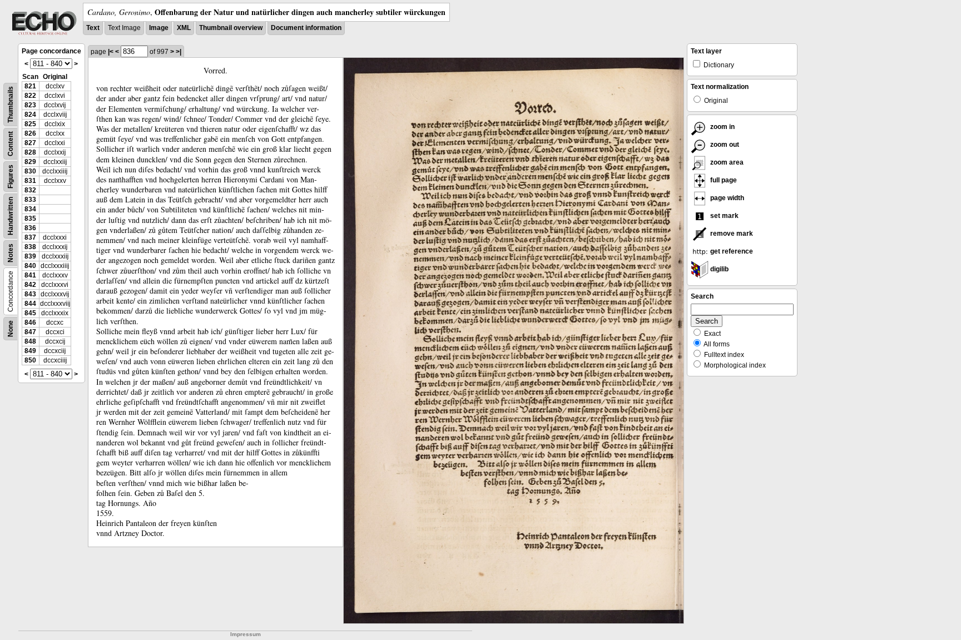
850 (30, 360)
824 (30, 114)
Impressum (245, 634)
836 (30, 228)
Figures (10, 176)
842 (30, 285)
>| (178, 52)
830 (30, 171)
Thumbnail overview (230, 28)
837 (30, 237)
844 (30, 303)
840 (30, 266)
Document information (306, 28)
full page (723, 180)
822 (30, 96)
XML (184, 28)
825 (30, 124)
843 (30, 294)
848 (30, 341)
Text (93, 28)
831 (30, 181)
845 (30, 313)
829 (30, 162)
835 (30, 218)
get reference (731, 251)
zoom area (726, 162)
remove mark (731, 233)
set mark (724, 216)
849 (30, 351)
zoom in (722, 127)
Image (159, 28)
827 (30, 143)
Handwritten (10, 216)
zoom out (724, 144)
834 (30, 209)
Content (10, 143)
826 (30, 133)
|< (110, 52)
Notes (10, 253)
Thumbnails (10, 104)
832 (30, 190)
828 (30, 152)
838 (30, 247)
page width (726, 198)
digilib (719, 269)
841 (30, 275)
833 (30, 200)
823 (30, 105)
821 (30, 86)
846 (30, 322)
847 (30, 332)
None (10, 328)
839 (30, 256)
